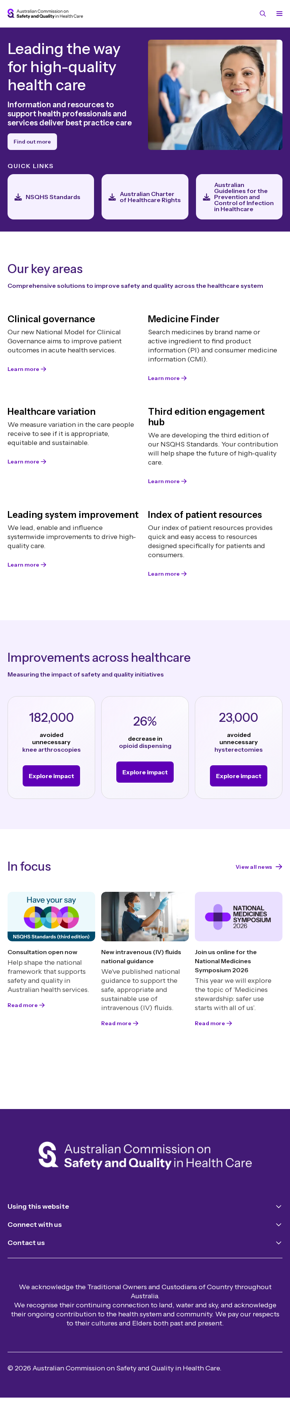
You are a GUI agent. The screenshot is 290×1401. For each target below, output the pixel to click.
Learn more (23, 369)
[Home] (145, 1157)
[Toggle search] (262, 13)
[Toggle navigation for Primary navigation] (277, 14)
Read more (23, 1005)
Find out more (32, 141)
